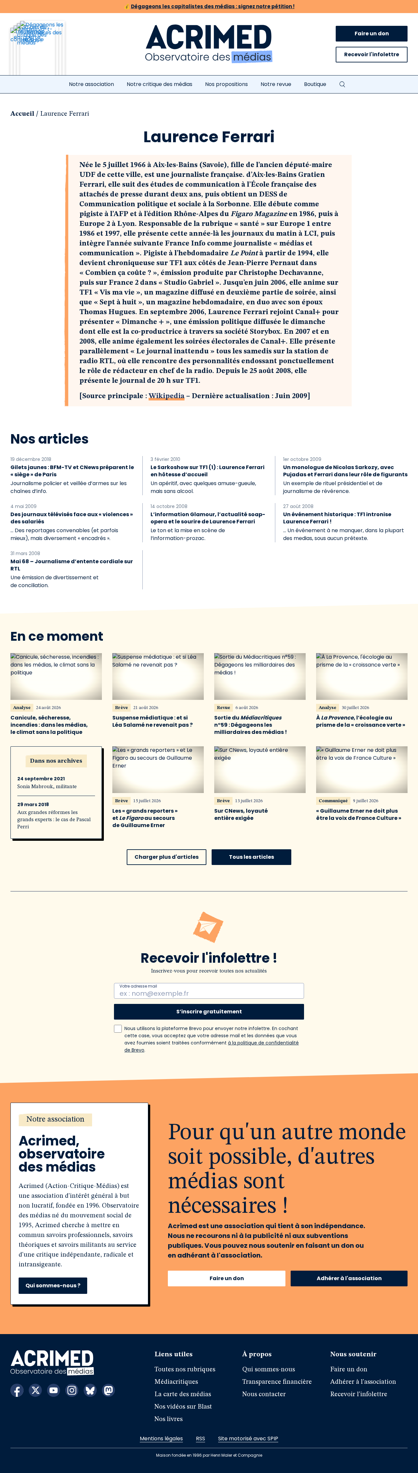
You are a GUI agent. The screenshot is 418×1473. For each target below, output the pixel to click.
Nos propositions (226, 84)
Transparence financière (277, 1382)
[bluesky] (90, 1390)
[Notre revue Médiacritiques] (46, 52)
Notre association (91, 84)
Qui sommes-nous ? (52, 1285)
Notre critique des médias (159, 84)
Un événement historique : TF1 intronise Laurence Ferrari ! (337, 518)
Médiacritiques (176, 1382)
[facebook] (17, 1390)
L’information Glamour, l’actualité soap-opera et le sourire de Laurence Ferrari (208, 518)
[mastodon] (108, 1390)
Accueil (22, 114)
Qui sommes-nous (268, 1369)
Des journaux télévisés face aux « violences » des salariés (71, 518)
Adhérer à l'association (349, 1278)
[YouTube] (53, 1390)
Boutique (315, 84)
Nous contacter (264, 1394)
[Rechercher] (342, 84)
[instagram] (71, 1390)
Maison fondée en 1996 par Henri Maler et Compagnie (209, 1455)
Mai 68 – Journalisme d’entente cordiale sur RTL (71, 565)
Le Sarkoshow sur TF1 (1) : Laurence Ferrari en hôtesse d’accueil (208, 471)
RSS (200, 1438)
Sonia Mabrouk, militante (47, 786)
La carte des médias (182, 1394)
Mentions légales (161, 1438)
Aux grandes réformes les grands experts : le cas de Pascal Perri (54, 820)
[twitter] (35, 1390)
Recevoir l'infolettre (371, 54)
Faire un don (372, 33)
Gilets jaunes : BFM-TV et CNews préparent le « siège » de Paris (72, 471)
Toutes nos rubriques (184, 1369)
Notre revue (276, 84)
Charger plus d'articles (167, 857)
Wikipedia (167, 396)
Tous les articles (251, 857)
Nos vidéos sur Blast (183, 1407)
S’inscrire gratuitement (209, 1011)
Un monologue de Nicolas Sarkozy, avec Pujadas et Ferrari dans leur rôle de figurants (345, 471)
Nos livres (168, 1419)
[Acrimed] (209, 44)
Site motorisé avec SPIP (248, 1438)
